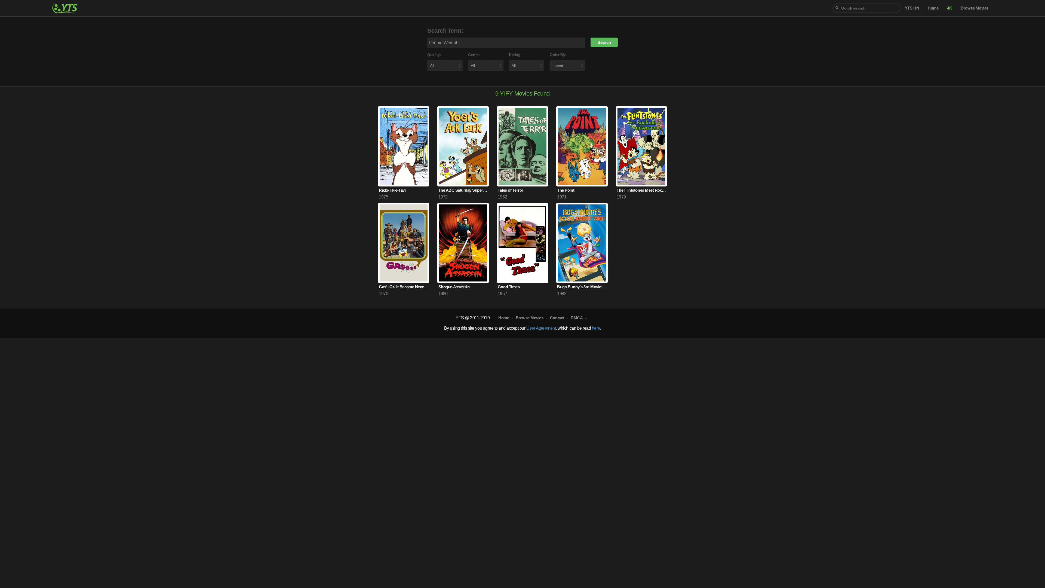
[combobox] (866, 8)
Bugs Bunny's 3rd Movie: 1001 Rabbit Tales (582, 286)
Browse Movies (529, 318)
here (596, 328)
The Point (565, 190)
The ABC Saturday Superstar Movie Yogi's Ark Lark (463, 190)
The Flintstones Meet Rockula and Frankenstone (642, 190)
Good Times (509, 286)
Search (604, 42)
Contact (557, 318)
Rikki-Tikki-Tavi (392, 190)
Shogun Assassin (454, 286)
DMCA (577, 318)
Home (503, 318)
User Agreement (541, 328)
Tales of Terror (510, 190)
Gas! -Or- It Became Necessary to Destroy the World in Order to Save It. (404, 286)
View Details (403, 171)
